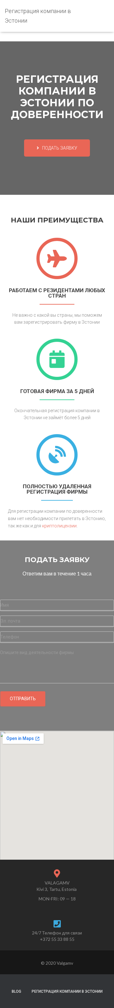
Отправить (23, 698)
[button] (57, 148)
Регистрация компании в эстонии (67, 991)
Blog (16, 991)
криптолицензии (59, 525)
